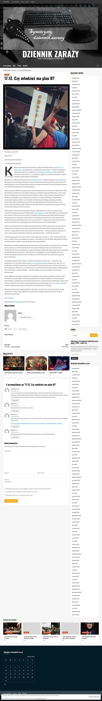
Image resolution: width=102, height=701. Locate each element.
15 (28, 670)
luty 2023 (74, 212)
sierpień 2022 (75, 231)
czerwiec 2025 (76, 123)
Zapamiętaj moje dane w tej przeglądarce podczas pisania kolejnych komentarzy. (28, 488)
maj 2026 (74, 87)
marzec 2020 (75, 324)
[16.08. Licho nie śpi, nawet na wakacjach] (51, 628)
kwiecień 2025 (76, 129)
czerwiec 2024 (76, 161)
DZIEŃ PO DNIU (47, 632)
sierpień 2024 (75, 155)
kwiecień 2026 (76, 91)
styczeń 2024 (75, 177)
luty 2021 (74, 289)
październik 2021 (76, 263)
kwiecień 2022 (76, 244)
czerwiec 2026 (76, 84)
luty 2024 (74, 174)
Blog (22, 1)
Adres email (41, 473)
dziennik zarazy (50, 54)
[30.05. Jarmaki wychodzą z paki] (36, 363)
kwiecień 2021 (76, 283)
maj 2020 (74, 318)
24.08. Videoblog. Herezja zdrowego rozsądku (30, 637)
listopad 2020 (75, 299)
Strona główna (15, 1)
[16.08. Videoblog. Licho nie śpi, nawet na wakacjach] (70, 628)
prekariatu (42, 270)
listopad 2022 (75, 222)
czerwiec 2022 (76, 238)
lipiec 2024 (75, 158)
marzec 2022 (75, 247)
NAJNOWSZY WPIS (8, 632)
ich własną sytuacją (59, 283)
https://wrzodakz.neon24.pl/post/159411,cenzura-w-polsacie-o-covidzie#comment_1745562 (36, 423)
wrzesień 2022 (76, 228)
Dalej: (65, 346)
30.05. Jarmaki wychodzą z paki (36, 373)
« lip (5, 684)
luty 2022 (74, 251)
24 (6, 677)
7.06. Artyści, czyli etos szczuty (13, 373)
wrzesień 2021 (76, 267)
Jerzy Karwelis (8, 298)
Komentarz (7, 451)
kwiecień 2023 (76, 206)
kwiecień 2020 (76, 321)
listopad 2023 (75, 183)
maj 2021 (74, 279)
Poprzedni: (12, 346)
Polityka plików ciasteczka (40, 698)
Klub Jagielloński (60, 180)
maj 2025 (74, 126)
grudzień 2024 (76, 142)
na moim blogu (19, 302)
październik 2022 (76, 225)
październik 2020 (76, 302)
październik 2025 (76, 110)
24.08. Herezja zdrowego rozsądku (10, 637)
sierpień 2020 (75, 308)
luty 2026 (74, 97)
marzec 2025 (75, 132)
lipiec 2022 (75, 235)
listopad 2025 (75, 107)
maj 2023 (74, 203)
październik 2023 (76, 187)
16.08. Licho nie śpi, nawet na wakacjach (50, 637)
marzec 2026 (75, 94)
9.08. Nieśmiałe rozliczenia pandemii (89, 637)
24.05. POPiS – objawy (55, 373)
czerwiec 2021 (76, 276)
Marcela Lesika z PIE (36, 180)
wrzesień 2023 (76, 190)
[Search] (98, 65)
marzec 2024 (75, 171)
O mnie (27, 1)
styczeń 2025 (75, 139)
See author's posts (26, 317)
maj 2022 (74, 241)
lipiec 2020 (75, 311)
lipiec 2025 (75, 119)
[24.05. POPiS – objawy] (58, 363)
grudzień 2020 (76, 295)
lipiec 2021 (75, 273)
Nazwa (6, 473)
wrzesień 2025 (76, 113)
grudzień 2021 (76, 257)
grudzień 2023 (76, 180)
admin (20, 312)
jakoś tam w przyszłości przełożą (37, 263)
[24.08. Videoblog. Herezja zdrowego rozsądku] (32, 628)
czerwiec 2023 (76, 199)
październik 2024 (76, 148)
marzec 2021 (75, 286)
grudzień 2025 (76, 103)
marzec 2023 (75, 209)
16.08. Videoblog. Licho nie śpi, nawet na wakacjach (69, 637)
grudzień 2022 (76, 219)
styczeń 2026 (75, 100)
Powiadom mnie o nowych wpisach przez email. (19, 495)
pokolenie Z (41, 213)
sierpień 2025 (75, 116)
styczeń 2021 (75, 292)
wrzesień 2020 (76, 305)
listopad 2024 (75, 145)
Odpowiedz (15, 400)
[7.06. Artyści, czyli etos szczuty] (13, 363)
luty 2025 (74, 135)
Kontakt (33, 1)
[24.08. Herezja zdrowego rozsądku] (12, 628)
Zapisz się (74, 358)
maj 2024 (74, 164)
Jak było (6, 74)
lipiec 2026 (75, 81)
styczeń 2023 (75, 215)
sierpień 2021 (75, 270)
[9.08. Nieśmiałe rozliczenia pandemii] (90, 628)
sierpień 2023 (75, 193)
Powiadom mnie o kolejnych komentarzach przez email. (21, 491)
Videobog (26, 632)
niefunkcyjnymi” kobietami (44, 172)
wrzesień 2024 (76, 151)
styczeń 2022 (75, 254)
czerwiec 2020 (76, 315)
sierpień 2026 (75, 78)
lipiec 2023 (75, 196)
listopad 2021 (75, 260)
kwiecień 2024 (76, 167)
